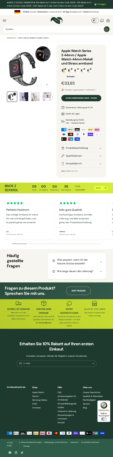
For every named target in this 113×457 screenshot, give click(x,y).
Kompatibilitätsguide (67, 403)
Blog (85, 407)
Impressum (74, 442)
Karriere (86, 404)
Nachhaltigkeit (89, 400)
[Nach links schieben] (41, 84)
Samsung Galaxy (39, 400)
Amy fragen (78, 290)
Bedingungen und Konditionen (56, 442)
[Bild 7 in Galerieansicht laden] (35, 97)
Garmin (35, 396)
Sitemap (26, 446)
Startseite (11, 38)
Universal (36, 407)
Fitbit (34, 404)
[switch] (104, 419)
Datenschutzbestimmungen (31, 442)
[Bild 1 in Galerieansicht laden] (12, 97)
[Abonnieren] (93, 363)
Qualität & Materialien (93, 396)
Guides (61, 407)
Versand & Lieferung (67, 411)
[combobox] (56, 29)
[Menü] (108, 402)
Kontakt (61, 422)
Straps (9, 446)
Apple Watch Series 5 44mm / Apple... (34, 38)
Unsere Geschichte (91, 392)
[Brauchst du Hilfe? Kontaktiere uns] (102, 21)
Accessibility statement (90, 442)
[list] (56, 12)
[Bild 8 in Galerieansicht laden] (47, 97)
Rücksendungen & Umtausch (66, 417)
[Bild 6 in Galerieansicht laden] (24, 97)
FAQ (59, 392)
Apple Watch (38, 392)
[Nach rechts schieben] (47, 84)
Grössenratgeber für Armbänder (67, 398)
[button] (4, 21)
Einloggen (102, 4)
